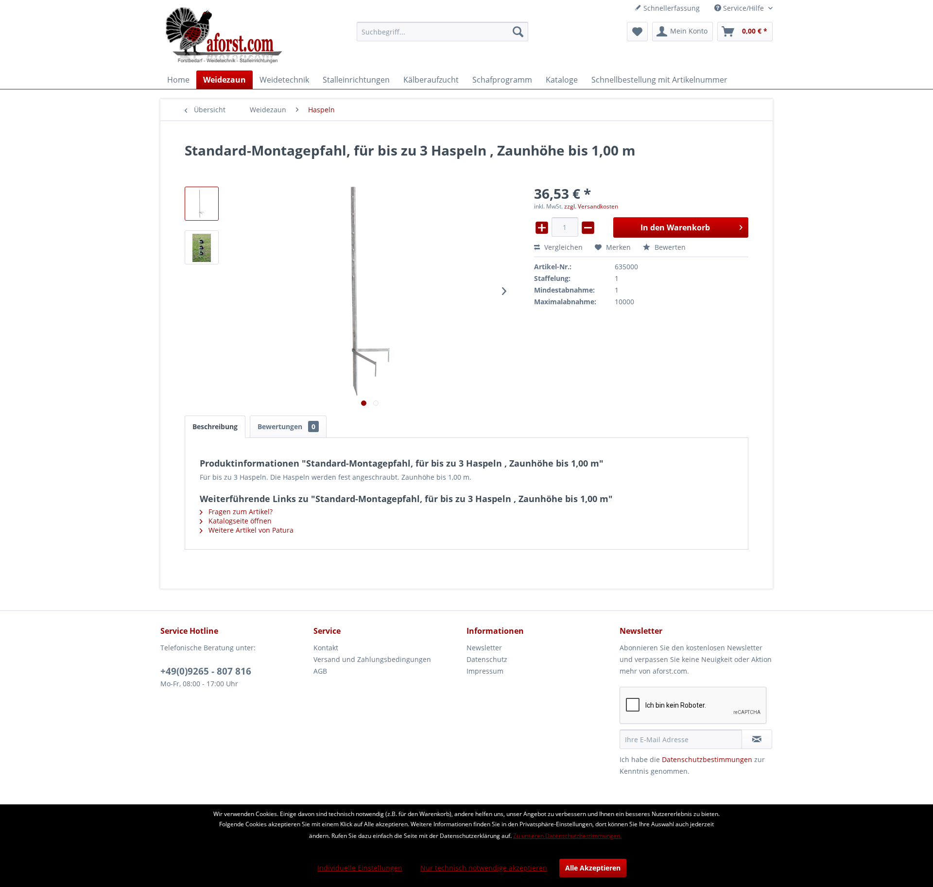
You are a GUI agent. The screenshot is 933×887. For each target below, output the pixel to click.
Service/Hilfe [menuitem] (743, 8)
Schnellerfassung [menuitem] (670, 8)
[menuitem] (442, 31)
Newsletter (484, 647)
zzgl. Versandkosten (591, 206)
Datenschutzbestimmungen (707, 759)
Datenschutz (486, 659)
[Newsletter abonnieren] (757, 739)
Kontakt (325, 647)
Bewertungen (286, 426)
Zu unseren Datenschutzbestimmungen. (567, 836)
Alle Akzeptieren (593, 867)
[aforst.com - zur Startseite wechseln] (224, 36)
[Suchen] (518, 31)
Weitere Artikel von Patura (250, 530)
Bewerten (669, 247)
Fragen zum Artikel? (240, 511)
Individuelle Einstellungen (359, 867)
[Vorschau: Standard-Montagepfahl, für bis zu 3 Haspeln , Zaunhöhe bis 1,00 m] (202, 204)
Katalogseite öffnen (239, 520)
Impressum (484, 671)
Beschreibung (215, 426)
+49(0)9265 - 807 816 (205, 671)
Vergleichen (562, 247)
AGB (320, 671)
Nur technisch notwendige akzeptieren (483, 867)
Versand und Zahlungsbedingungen (372, 659)
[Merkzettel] (637, 31)
